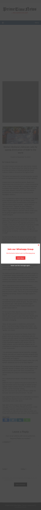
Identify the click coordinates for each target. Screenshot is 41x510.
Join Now (20, 258)
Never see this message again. (20, 265)
